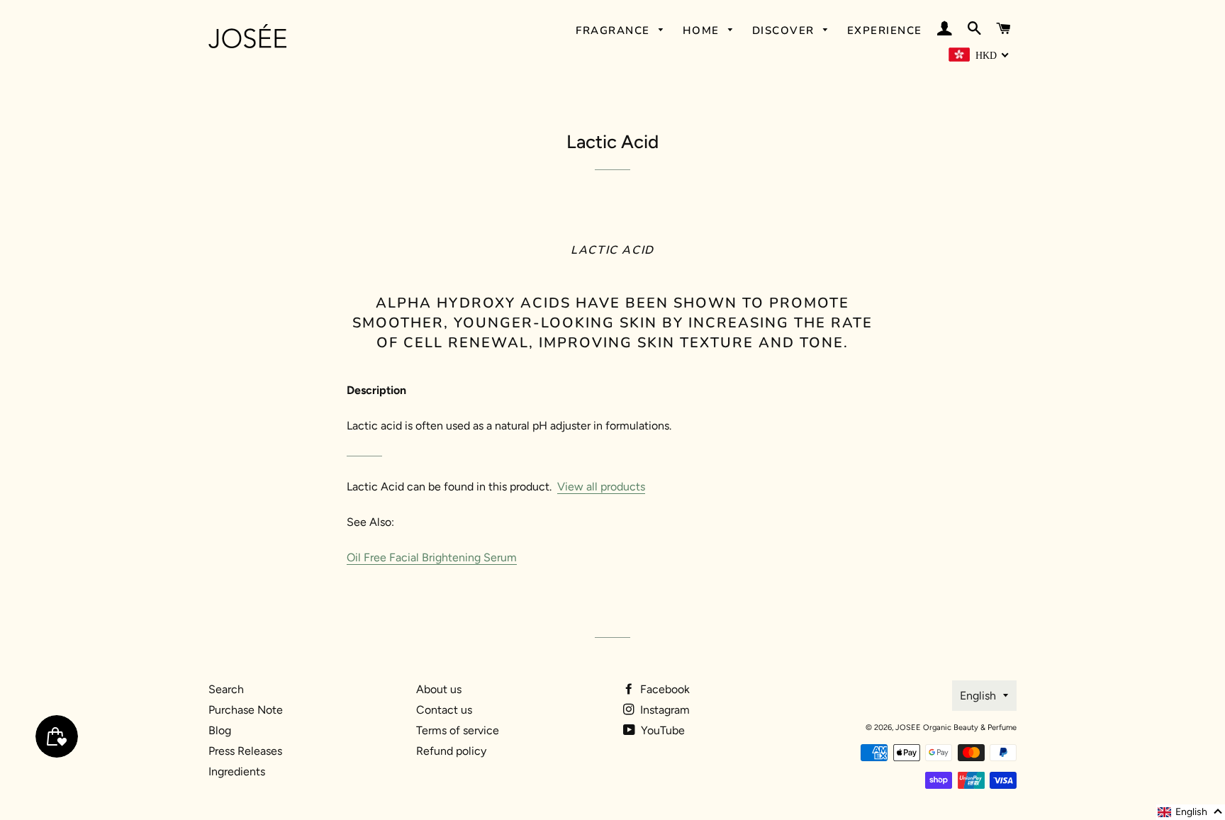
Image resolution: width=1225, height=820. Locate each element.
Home (703, 30)
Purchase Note (245, 710)
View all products (601, 486)
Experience (884, 30)
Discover (785, 30)
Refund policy (451, 751)
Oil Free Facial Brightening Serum (432, 557)
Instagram (663, 710)
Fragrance (615, 30)
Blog (219, 730)
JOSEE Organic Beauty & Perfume (956, 727)
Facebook (663, 689)
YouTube (661, 730)
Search (226, 689)
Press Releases (245, 751)
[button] (1190, 812)
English (978, 695)
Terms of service (457, 730)
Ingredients (236, 771)
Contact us (444, 710)
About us (439, 689)
